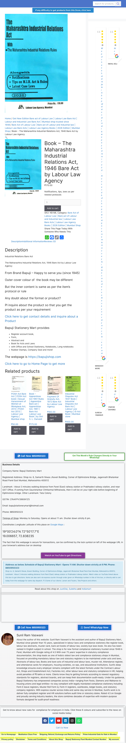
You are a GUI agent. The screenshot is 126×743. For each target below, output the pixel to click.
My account (114, 739)
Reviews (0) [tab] (50, 241)
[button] (6, 137)
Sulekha (73, 589)
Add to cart (52, 208)
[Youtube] (59, 721)
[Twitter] (52, 721)
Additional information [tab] (33, 241)
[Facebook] (45, 721)
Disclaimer (20, 739)
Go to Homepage (8, 734)
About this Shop (56, 739)
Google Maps (56, 524)
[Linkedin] (65, 721)
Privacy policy (7, 739)
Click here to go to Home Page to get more (35, 364)
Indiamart (86, 589)
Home (8, 118)
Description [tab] (16, 241)
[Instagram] (72, 721)
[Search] (118, 3)
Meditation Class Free (27, 734)
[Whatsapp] (79, 721)
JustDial (64, 589)
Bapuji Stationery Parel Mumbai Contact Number (86, 739)
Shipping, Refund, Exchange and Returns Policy (60, 734)
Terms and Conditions (37, 739)
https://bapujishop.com (44, 357)
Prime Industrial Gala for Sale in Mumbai (100, 734)
